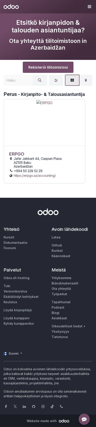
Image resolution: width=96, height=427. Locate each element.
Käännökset (61, 256)
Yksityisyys (60, 331)
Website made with (42, 421)
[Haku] (39, 80)
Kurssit (9, 237)
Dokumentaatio (15, 242)
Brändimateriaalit (65, 283)
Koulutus (10, 302)
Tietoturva (60, 337)
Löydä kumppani (16, 318)
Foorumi (10, 248)
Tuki (7, 286)
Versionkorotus (15, 291)
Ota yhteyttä (61, 288)
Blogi (55, 313)
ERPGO (16, 154)
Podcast (58, 307)
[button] (89, 6)
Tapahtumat (61, 302)
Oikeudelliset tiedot (67, 326)
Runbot (57, 250)
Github (57, 245)
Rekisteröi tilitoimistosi (48, 67)
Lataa (56, 237)
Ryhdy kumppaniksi (19, 323)
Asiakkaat (59, 318)
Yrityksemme (61, 278)
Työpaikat (59, 294)
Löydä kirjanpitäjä (18, 310)
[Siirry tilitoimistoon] (44, 122)
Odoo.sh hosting (16, 278)
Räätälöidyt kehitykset (21, 297)
